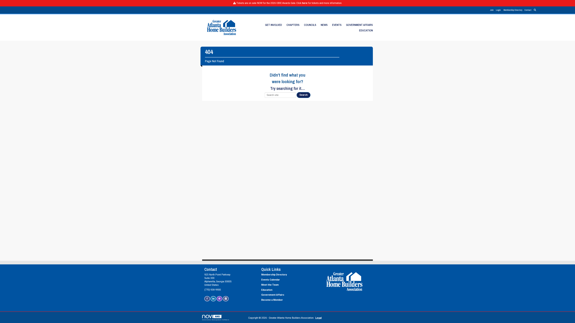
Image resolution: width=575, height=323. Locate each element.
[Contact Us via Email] (226, 298)
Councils (310, 25)
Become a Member (272, 299)
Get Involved (273, 25)
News (324, 25)
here (304, 3)
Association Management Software (215, 319)
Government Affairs (359, 25)
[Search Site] (535, 10)
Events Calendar (270, 279)
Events (337, 25)
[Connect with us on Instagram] (219, 298)
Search (303, 94)
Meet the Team (270, 284)
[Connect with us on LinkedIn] (213, 298)
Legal (318, 317)
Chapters (292, 25)
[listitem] (492, 10)
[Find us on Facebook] (207, 298)
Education (366, 30)
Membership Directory (513, 10)
